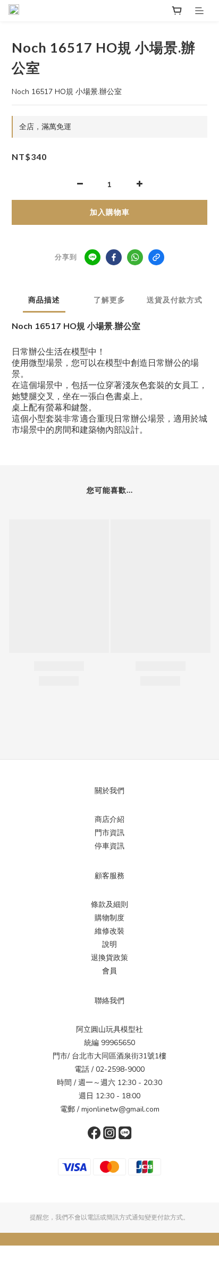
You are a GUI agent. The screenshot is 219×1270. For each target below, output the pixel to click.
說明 (109, 944)
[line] (92, 257)
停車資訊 (109, 846)
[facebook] (114, 257)
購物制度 (109, 918)
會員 (109, 971)
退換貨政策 (109, 958)
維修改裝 (109, 931)
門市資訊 (109, 833)
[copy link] (156, 257)
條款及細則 (109, 904)
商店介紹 (109, 819)
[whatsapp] (135, 257)
